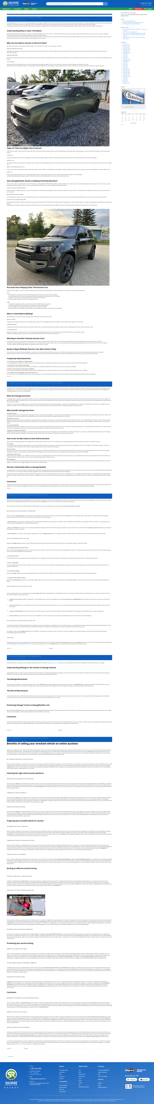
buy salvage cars (22, 376)
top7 (110, 1050)
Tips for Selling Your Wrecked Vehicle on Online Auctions (27, 738)
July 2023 (125, 78)
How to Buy (62, 1072)
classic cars (50, 501)
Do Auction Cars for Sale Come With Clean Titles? (24, 17)
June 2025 (125, 56)
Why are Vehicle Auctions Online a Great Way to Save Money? (134, 38)
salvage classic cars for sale (23, 650)
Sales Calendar (63, 1087)
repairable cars (24, 1050)
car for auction (89, 730)
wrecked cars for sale (43, 1051)
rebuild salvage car (15, 1050)
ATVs (80, 1078)
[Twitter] (5, 1088)
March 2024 (125, 68)
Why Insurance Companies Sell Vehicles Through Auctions (134, 35)
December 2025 (126, 48)
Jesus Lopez (23, 20)
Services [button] (34, 9)
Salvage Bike (66, 488)
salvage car (46, 1050)
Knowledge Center (63, 1070)
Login (99, 1085)
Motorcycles (81, 1076)
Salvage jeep (97, 1050)
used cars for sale (43, 650)
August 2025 (126, 53)
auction (55, 648)
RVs (79, 1085)
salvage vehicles (106, 376)
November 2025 (126, 49)
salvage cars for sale (91, 488)
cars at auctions (88, 648)
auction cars (60, 648)
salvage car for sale (64, 1050)
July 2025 (125, 55)
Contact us (61, 1076)
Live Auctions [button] (17, 9)
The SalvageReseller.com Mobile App (131, 24)
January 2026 (126, 47)
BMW (19, 730)
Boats (80, 1080)
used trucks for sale (32, 1051)
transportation (10, 1051)
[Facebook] (7, 1088)
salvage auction (81, 376)
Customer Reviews (102, 1072)
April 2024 (125, 67)
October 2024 (126, 59)
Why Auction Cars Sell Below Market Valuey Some (134, 33)
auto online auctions (12, 471)
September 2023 (127, 76)
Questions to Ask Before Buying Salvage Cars (133, 22)
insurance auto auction (98, 648)
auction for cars (68, 648)
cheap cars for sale (72, 1048)
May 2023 (125, 80)
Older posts (10, 1056)
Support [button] (26, 9)
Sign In (130, 9)
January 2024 (126, 71)
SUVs (80, 1072)
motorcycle (100, 1048)
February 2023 (126, 83)
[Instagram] (10, 1088)
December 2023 (126, 72)
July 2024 (125, 63)
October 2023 (126, 75)
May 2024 (125, 65)
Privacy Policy (112, 1101)
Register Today (124, 14)
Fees (99, 1074)
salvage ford (90, 1050)
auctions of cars (74, 730)
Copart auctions (97, 730)
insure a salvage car (55, 376)
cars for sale (64, 1048)
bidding (21, 1044)
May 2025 (125, 57)
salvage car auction (90, 376)
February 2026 (126, 45)
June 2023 (125, 79)
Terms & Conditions (103, 1076)
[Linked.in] (15, 1088)
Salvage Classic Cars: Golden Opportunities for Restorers (27, 495)
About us (61, 1078)
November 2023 (126, 74)
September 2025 (127, 52)
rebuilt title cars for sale (71, 376)
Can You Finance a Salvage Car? (130, 32)
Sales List (61, 1089)
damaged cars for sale (44, 376)
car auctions (82, 730)
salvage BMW (40, 1050)
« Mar (122, 124)
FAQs (60, 1074)
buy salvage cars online (33, 376)
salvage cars (99, 376)
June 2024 (125, 64)
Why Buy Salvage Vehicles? (129, 21)
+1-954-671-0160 (146, 3)
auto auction (15, 376)
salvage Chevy (83, 1050)
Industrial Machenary (84, 1087)
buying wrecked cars (32, 488)
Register (100, 1083)
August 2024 (126, 61)
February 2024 (126, 69)
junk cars (62, 376)
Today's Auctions (63, 1085)
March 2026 (125, 44)
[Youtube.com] (18, 1088)
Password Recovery (102, 1087)
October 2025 (126, 51)
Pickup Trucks (82, 1074)
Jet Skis (80, 1082)
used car (103, 730)
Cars (80, 1070)
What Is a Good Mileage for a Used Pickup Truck (24, 656)
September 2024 (127, 60)
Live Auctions (62, 1091)
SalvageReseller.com (52, 663)
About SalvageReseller (103, 1070)
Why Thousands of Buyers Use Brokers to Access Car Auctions (135, 29)
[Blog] (12, 1088)
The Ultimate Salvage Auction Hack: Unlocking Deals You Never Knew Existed (35, 383)
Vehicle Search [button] (6, 9)
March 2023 (125, 82)
